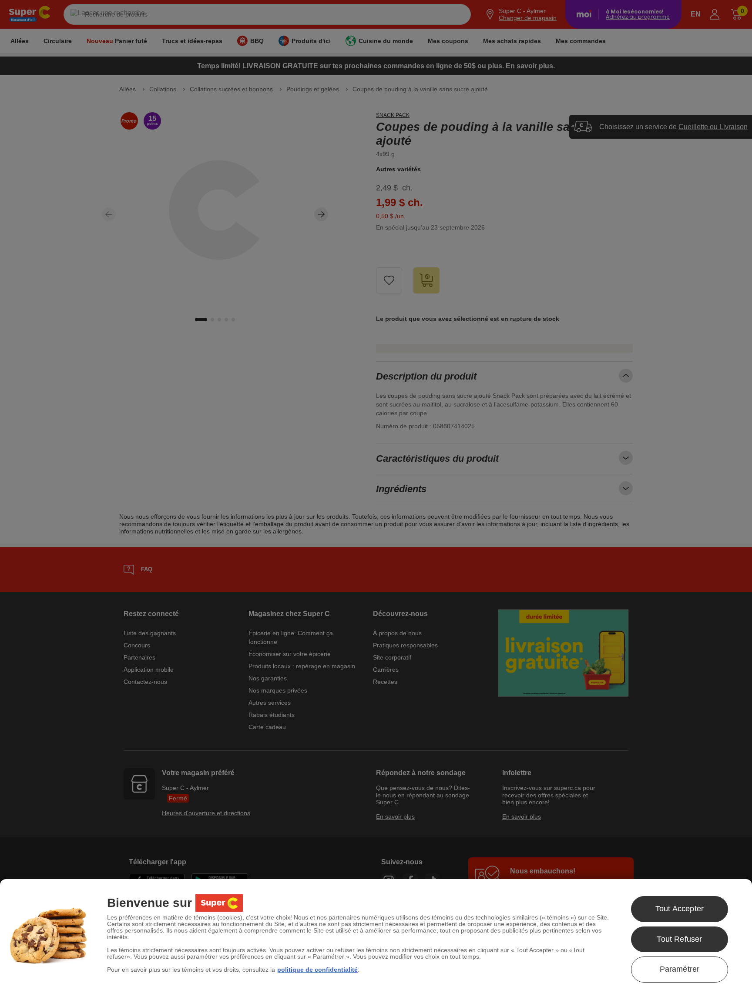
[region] (376, 936)
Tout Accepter (679, 908)
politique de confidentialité (317, 969)
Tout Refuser (679, 939)
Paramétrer (680, 969)
